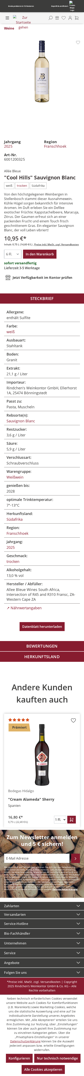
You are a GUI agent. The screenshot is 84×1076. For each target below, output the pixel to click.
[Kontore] (57, 18)
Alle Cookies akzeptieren (43, 1069)
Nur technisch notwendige (57, 1058)
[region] (42, 752)
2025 (8, 146)
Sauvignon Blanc (21, 420)
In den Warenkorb (40, 254)
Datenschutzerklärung (64, 889)
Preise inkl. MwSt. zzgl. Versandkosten (56, 244)
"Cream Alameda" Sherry (31, 799)
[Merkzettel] (63, 18)
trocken (13, 561)
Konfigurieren (19, 1058)
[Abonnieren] (75, 858)
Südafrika (15, 519)
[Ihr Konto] (70, 18)
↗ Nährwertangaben (24, 607)
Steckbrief (42, 298)
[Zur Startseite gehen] (23, 22)
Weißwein (15, 477)
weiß (11, 331)
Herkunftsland (42, 656)
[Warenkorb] (76, 18)
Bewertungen (41, 646)
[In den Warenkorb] (71, 819)
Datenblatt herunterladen (42, 626)
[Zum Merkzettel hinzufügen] (78, 42)
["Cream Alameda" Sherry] (42, 755)
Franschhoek (55, 146)
